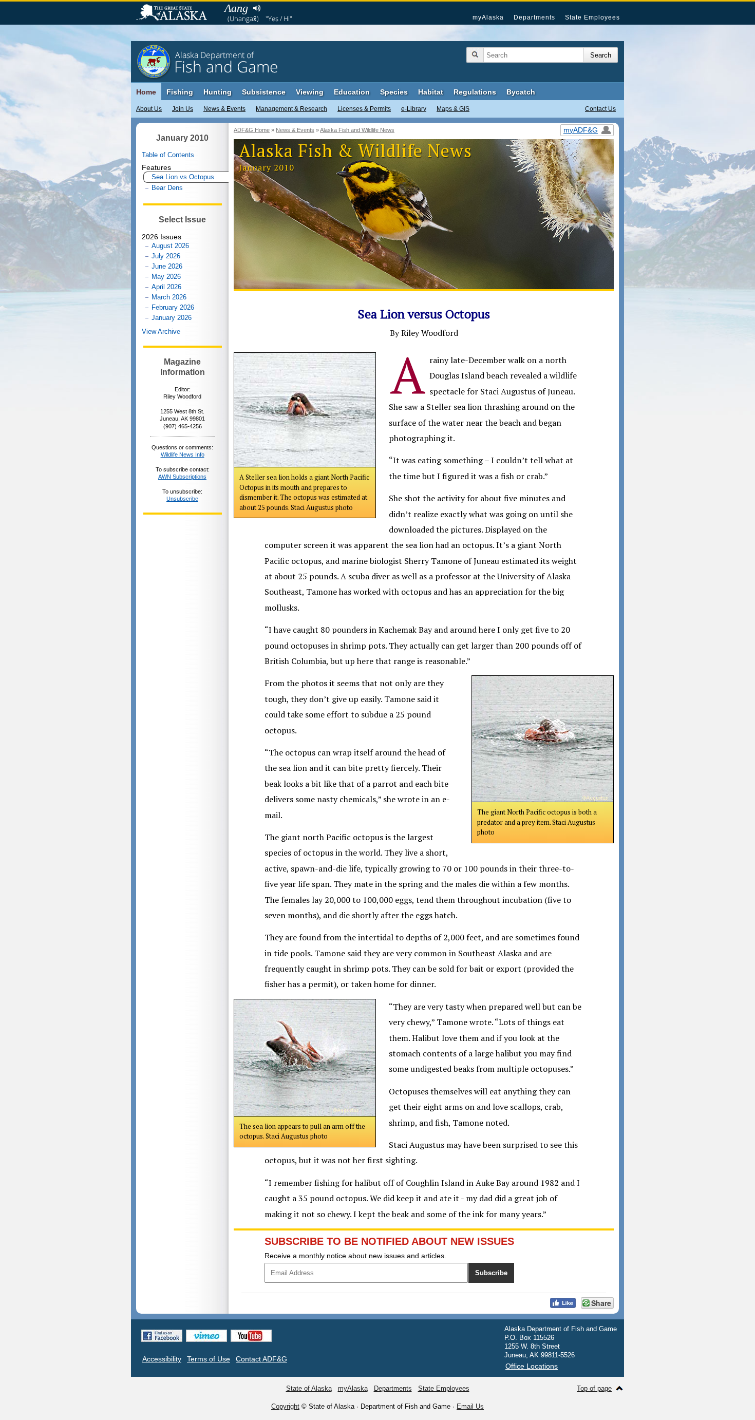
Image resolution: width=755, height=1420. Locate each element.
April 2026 (166, 287)
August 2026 (170, 246)
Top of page (594, 1388)
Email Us (470, 1406)
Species (394, 92)
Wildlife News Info (182, 454)
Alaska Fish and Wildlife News (357, 130)
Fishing (179, 92)
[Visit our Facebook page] (161, 1336)
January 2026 (172, 317)
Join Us (182, 108)
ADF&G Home (252, 130)
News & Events (224, 108)
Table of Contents (168, 155)
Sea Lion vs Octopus (183, 177)
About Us (149, 108)
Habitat (430, 92)
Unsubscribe (182, 499)
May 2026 (166, 276)
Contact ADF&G (261, 1359)
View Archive (161, 331)
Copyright (285, 1406)
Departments (534, 17)
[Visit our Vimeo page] (206, 1336)
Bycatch (520, 92)
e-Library (413, 108)
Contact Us (600, 108)
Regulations (475, 92)
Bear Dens (167, 188)
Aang (236, 8)
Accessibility (161, 1359)
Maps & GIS (453, 108)
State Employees (592, 17)
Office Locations (531, 1366)
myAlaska (488, 17)
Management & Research (291, 108)
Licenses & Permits (364, 108)
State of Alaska (176, 13)
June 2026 (167, 266)
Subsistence (264, 92)
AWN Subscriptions (182, 477)
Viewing (310, 92)
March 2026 (169, 297)
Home (146, 92)
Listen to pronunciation (256, 8)
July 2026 (166, 256)
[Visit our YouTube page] (251, 1336)
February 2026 (173, 307)
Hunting (217, 92)
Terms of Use (208, 1359)
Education (352, 92)
